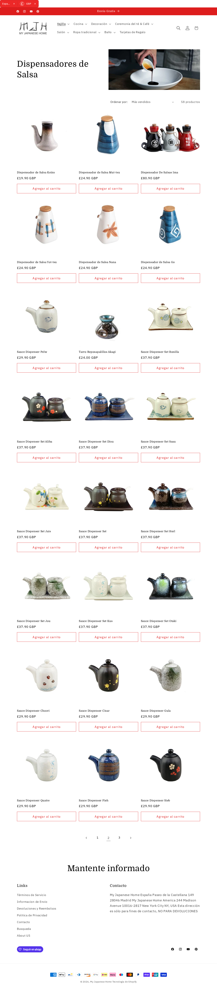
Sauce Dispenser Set (92, 531)
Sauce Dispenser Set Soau (158, 441)
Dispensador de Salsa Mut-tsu (99, 172)
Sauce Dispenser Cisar (94, 710)
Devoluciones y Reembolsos (36, 908)
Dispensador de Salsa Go (158, 262)
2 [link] (108, 838)
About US (23, 935)
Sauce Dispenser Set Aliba (34, 441)
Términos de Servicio (31, 895)
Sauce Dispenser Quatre (33, 800)
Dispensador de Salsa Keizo (36, 172)
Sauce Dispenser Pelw (32, 351)
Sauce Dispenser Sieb (155, 800)
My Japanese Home (101, 981)
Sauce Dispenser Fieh (93, 800)
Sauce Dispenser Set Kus (96, 621)
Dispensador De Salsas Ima (159, 172)
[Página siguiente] (130, 837)
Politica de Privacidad (32, 915)
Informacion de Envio (32, 902)
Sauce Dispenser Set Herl (158, 531)
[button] (63, 24)
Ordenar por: (119, 102)
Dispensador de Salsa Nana (97, 262)
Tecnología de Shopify (124, 981)
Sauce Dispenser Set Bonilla (160, 351)
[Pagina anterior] (86, 837)
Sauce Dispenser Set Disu (96, 441)
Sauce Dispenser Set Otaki (158, 621)
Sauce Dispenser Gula (156, 710)
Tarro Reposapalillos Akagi (97, 351)
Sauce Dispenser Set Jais (34, 531)
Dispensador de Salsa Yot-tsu (37, 262)
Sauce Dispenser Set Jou (34, 621)
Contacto (23, 922)
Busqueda (24, 929)
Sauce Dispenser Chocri (33, 710)
